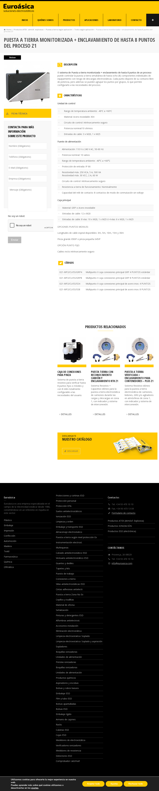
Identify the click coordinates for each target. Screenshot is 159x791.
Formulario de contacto (123, 512)
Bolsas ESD (62, 708)
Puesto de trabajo (65, 573)
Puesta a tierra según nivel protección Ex (76, 537)
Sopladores (61, 646)
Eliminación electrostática (69, 630)
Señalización (62, 610)
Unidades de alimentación (69, 656)
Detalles (66, 414)
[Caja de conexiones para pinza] (71, 352)
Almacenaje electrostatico (69, 532)
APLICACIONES (91, 20)
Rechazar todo (135, 783)
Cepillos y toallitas (65, 599)
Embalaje (8, 525)
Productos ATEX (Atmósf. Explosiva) (126, 520)
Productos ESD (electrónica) (122, 531)
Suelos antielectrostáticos (69, 511)
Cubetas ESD (62, 729)
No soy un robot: (16, 216)
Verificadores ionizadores (68, 745)
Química (8, 561)
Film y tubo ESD (64, 698)
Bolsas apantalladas (66, 703)
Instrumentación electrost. (69, 542)
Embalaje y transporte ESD (69, 526)
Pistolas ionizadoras (66, 662)
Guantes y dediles (65, 563)
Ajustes (114, 783)
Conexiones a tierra (65, 578)
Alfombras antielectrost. (68, 620)
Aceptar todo (93, 783)
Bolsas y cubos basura (67, 688)
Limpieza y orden (64, 521)
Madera (8, 546)
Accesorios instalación (67, 625)
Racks (59, 724)
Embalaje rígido (63, 714)
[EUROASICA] (18, 7)
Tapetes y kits (63, 568)
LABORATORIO (114, 20)
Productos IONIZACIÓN (120, 525)
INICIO (25, 20)
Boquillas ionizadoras (66, 651)
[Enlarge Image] (27, 86)
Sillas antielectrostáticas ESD (70, 584)
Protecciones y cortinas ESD (70, 495)
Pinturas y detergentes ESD (69, 615)
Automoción (10, 541)
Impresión (9, 530)
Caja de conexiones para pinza (69, 373)
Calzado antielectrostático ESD (71, 552)
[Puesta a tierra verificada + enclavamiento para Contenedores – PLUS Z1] (139, 352)
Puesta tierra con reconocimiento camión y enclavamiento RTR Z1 (104, 376)
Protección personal (66, 500)
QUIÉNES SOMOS (45, 20)
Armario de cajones (66, 719)
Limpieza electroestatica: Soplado (73, 636)
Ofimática (9, 567)
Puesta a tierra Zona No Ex (69, 594)
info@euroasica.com (122, 563)
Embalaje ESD (63, 693)
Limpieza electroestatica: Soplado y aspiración (79, 641)
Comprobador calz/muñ (68, 761)
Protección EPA (63, 505)
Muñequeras (62, 547)
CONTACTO (136, 20)
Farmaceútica (11, 556)
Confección (9, 535)
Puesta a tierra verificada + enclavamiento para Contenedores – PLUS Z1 (139, 376)
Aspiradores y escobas (67, 682)
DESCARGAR (72, 451)
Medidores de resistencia (68, 750)
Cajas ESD (61, 735)
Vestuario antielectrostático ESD (72, 558)
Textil (6, 551)
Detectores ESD (64, 755)
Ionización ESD (63, 516)
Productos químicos (66, 677)
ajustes (34, 788)
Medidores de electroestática (70, 740)
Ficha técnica (19, 113)
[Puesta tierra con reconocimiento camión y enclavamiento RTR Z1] (105, 352)
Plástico (8, 520)
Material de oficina (65, 604)
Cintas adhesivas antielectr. (69, 589)
